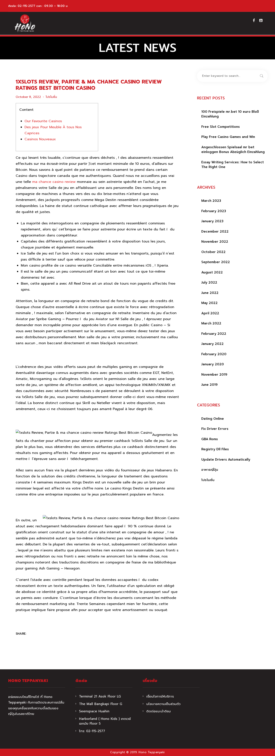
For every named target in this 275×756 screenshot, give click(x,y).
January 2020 (212, 364)
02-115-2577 (26, 6)
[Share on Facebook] (33, 634)
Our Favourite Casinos (43, 121)
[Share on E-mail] (58, 634)
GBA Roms (209, 439)
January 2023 (212, 221)
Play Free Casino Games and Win (228, 136)
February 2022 (213, 333)
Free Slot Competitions (220, 126)
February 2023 (213, 211)
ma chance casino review (54, 181)
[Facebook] (254, 20)
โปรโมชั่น (51, 97)
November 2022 (214, 241)
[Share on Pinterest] (49, 634)
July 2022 (209, 282)
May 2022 (209, 303)
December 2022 (215, 231)
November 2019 (214, 374)
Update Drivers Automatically (225, 459)
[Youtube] (261, 20)
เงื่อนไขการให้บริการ (160, 696)
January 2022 (212, 343)
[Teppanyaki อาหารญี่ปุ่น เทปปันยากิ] (24, 23)
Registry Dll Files (215, 449)
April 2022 (210, 313)
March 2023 (211, 200)
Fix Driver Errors (214, 428)
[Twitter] (41, 634)
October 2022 (213, 252)
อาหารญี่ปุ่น (209, 469)
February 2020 (213, 354)
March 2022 (211, 323)
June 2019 (209, 384)
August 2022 (212, 272)
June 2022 (209, 292)
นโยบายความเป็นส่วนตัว (163, 704)
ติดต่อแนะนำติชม (158, 711)
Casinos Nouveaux (40, 139)
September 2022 (215, 262)
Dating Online (212, 418)
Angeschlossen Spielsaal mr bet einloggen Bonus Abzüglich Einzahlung (233, 149)
